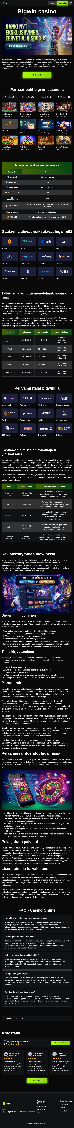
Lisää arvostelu (60, 1043)
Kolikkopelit (62, 97)
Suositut (8, 97)
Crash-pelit (44, 97)
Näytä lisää (37, 1080)
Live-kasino (26, 97)
